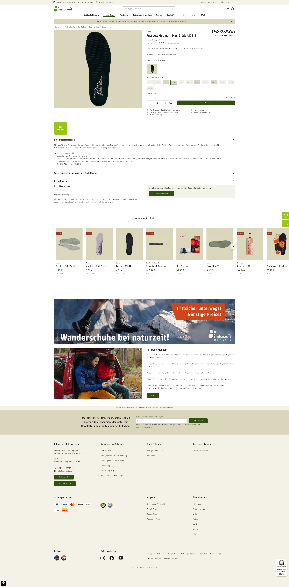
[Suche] (172, 8)
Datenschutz (202, 554)
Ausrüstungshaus (199, 509)
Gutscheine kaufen (202, 444)
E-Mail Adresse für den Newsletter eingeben (150, 417)
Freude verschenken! (200, 451)
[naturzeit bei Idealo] (56, 558)
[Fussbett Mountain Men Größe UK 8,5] (98, 69)
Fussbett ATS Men (124, 266)
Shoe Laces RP (243, 266)
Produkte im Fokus (153, 373)
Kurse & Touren (213, 2)
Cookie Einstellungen (154, 558)
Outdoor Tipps (152, 385)
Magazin (203, 2)
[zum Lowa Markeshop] (223, 33)
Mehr (153, 395)
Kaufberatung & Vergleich (156, 504)
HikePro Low (182, 266)
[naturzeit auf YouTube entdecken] (121, 559)
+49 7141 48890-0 (65, 468)
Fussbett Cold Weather (66, 266)
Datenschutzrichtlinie (189, 425)
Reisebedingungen (171, 558)
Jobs (194, 534)
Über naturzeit (226, 2)
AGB (158, 554)
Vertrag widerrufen (65, 483)
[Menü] (285, 560)
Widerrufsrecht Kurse (188, 554)
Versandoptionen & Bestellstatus (112, 461)
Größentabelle (151, 94)
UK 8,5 (174, 82)
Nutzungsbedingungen (144, 427)
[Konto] (228, 8)
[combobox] (147, 8)
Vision (195, 514)
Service (195, 524)
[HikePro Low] (189, 244)
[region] (144, 249)
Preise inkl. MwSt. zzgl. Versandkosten (191, 48)
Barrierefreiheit (215, 554)
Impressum (151, 554)
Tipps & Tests (152, 509)
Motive (195, 519)
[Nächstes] (233, 246)
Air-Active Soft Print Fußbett (95, 266)
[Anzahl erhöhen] (165, 103)
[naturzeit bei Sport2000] (63, 558)
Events (195, 529)
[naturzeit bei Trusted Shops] (103, 505)
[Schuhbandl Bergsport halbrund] (159, 244)
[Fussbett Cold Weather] (69, 244)
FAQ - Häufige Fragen (108, 470)
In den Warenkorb (206, 103)
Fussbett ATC (212, 266)
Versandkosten (168, 407)
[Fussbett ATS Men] (129, 244)
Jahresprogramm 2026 (155, 451)
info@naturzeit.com (65, 471)
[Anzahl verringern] (149, 103)
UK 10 (197, 82)
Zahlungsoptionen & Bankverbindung (113, 456)
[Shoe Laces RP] (249, 244)
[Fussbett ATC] (219, 244)
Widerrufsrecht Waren (171, 554)
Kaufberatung (151, 364)
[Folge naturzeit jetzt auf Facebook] (112, 559)
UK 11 (214, 82)
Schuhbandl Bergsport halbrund (156, 266)
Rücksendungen (106, 466)
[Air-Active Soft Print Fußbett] (99, 244)
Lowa (149, 32)
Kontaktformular (64, 477)
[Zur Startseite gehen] (63, 9)
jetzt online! (151, 456)
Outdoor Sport (152, 514)
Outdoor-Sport (152, 379)
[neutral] (152, 68)
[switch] (281, 574)
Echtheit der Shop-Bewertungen (112, 475)
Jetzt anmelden (198, 421)
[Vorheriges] (56, 246)
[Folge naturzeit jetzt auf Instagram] (102, 559)
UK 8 (166, 82)
